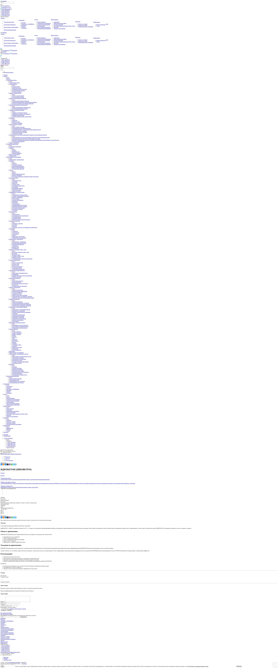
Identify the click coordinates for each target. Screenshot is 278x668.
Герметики (14, 120)
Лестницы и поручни (17, 223)
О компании (9, 386)
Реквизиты (3, 624)
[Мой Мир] (5, 464)
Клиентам (8, 420)
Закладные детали (16, 180)
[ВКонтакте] (1, 464)
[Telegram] (16, 464)
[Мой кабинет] (1, 48)
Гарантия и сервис (5, 638)
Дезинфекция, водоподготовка (19, 194)
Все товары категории (6, 613)
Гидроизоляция (16, 86)
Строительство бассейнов (7, 630)
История (3, 619)
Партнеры (3, 622)
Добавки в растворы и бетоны (19, 112)
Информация (9, 428)
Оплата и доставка (5, 636)
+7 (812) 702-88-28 (5, 10)
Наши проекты (10, 408)
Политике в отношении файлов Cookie (198, 666)
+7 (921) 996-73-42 (5, 15)
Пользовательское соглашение (8, 639)
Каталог (8, 78)
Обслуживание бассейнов (7, 632)
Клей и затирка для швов (18, 127)
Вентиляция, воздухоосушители (20, 325)
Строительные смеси (14, 82)
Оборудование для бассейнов (16, 159)
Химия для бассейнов (17, 290)
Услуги (8, 397)
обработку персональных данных (17, 608)
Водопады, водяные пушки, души (20, 252)
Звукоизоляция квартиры (15, 378)
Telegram (7, 458)
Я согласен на (14, 608)
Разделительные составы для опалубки (28, 487)
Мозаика (14, 150)
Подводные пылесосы (17, 281)
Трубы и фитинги (16, 331)
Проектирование (5, 627)
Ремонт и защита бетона (18, 95)
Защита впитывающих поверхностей (21, 107)
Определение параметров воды (20, 273)
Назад (7, 77)
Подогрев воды (16, 214)
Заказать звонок (4, 65)
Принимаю (239, 666)
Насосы (14, 172)
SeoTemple (24, 663)
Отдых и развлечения (17, 262)
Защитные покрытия (17, 301)
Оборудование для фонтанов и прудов (21, 356)
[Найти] (1, 4)
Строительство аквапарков (7, 628)
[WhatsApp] (11, 464)
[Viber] (9, 464)
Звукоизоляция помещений (7, 634)
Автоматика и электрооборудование (21, 309)
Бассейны (14, 367)
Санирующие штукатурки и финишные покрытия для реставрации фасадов (31, 137)
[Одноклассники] (3, 464)
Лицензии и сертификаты (7, 621)
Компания (3, 618)
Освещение (15, 231)
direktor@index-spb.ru (16, 454)
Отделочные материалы (15, 146)
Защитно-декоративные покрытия (20, 101)
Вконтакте (7, 457)
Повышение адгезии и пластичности (10, 487)
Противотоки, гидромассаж (19, 241)
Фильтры (14, 163)
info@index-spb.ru (6, 454)
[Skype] (13, 464)
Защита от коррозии (130, 483)
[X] (7, 464)
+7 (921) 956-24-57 (5, 11)
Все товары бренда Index (7, 614)
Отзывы (3, 623)
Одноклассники (9, 460)
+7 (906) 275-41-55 (5, 14)
